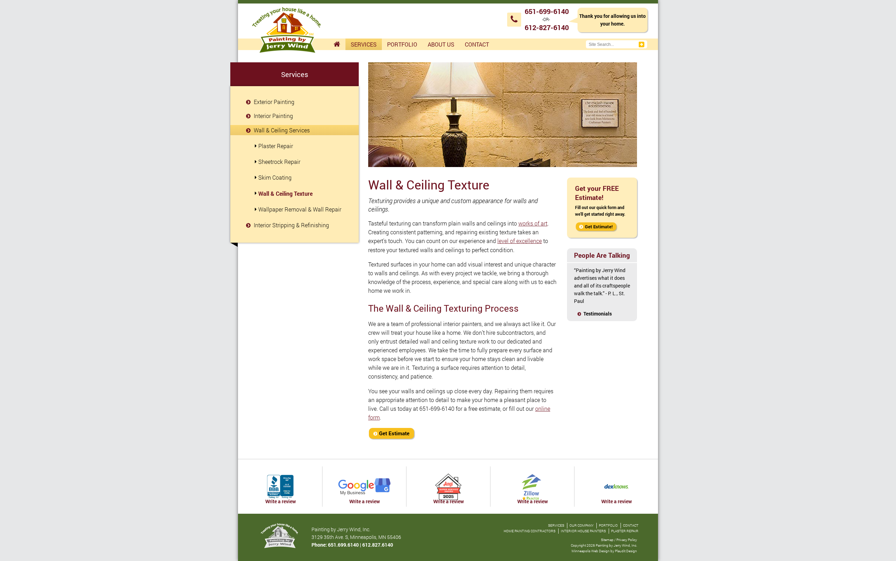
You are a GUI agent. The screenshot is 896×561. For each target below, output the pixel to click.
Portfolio (608, 525)
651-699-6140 (547, 11)
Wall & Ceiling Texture (285, 193)
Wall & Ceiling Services (281, 130)
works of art (532, 223)
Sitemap (607, 540)
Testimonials (597, 313)
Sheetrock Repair (279, 161)
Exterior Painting (273, 101)
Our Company (581, 525)
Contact (630, 525)
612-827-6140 (547, 27)
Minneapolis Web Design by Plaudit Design (604, 551)
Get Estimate (394, 433)
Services (556, 525)
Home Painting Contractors (529, 531)
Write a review (280, 501)
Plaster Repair (275, 146)
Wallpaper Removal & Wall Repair (299, 209)
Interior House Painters (583, 531)
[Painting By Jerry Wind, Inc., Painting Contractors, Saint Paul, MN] (280, 486)
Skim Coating (275, 177)
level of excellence (519, 240)
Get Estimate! (599, 226)
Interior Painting (272, 115)
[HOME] (336, 44)
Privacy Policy (626, 540)
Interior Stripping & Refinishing (290, 225)
